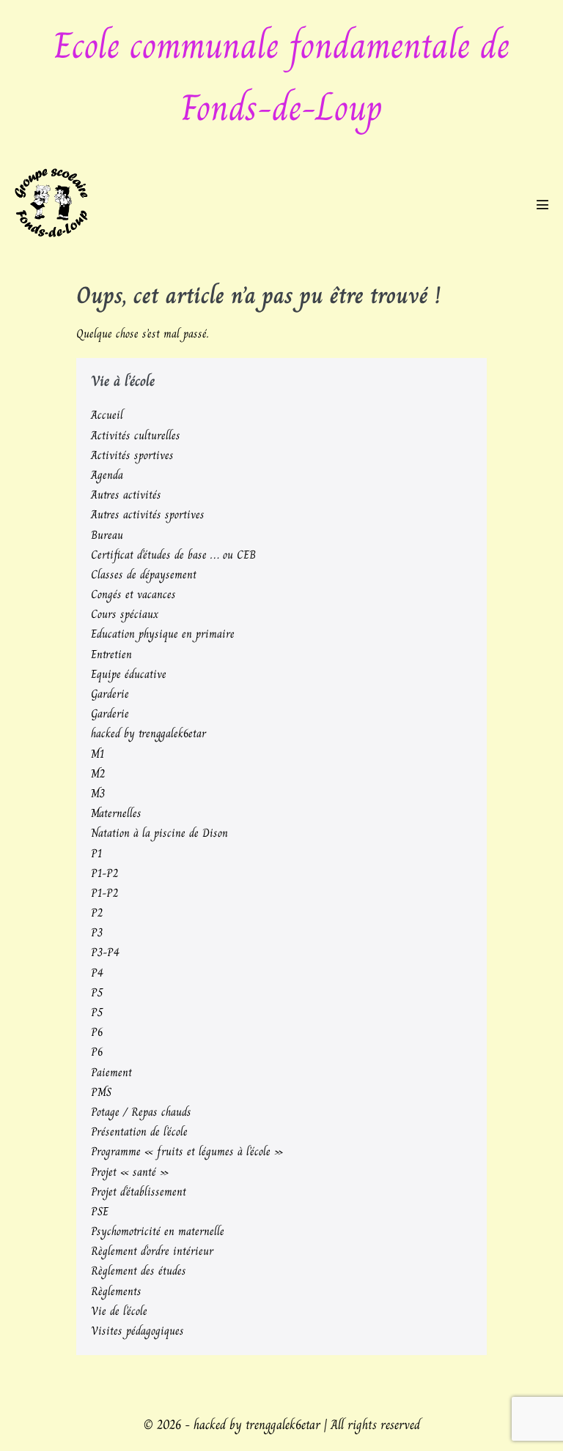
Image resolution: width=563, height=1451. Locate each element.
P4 (97, 972)
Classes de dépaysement (143, 574)
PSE (99, 1211)
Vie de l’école (119, 1311)
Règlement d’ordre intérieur (152, 1251)
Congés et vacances (133, 594)
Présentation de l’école (139, 1131)
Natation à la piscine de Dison (159, 833)
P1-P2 (104, 873)
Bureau (107, 535)
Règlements (116, 1291)
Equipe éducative (128, 674)
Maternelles (116, 813)
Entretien (111, 654)
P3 (97, 932)
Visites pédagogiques (137, 1330)
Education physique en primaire (163, 633)
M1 (97, 754)
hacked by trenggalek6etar (148, 733)
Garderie (110, 694)
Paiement (111, 1072)
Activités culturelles (135, 435)
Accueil (107, 415)
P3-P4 (105, 952)
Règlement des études (138, 1270)
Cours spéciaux (124, 614)
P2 (97, 912)
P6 (97, 1032)
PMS (101, 1092)
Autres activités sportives (148, 514)
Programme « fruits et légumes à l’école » (187, 1151)
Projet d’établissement (138, 1191)
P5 (97, 992)
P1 (96, 853)
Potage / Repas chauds (141, 1112)
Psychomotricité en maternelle (157, 1231)
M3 (98, 793)
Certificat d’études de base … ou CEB (173, 554)
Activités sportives (132, 455)
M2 (98, 773)
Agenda (107, 475)
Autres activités (126, 494)
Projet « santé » (130, 1172)
